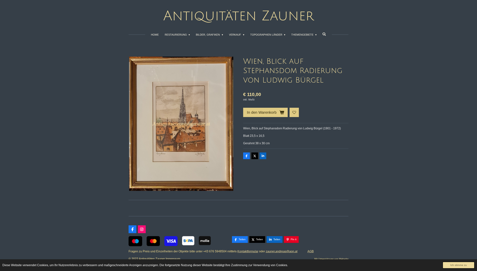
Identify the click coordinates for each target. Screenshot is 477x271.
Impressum (174, 258)
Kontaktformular (247, 251)
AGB (310, 251)
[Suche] (324, 34)
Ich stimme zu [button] (458, 265)
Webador (343, 259)
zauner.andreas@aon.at (281, 251)
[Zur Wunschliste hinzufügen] (294, 112)
